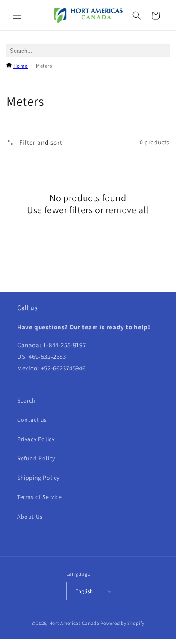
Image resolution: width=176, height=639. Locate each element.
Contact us (32, 420)
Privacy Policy (35, 439)
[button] (17, 15)
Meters (44, 65)
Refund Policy (36, 458)
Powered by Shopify (122, 623)
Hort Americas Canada (75, 623)
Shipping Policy (38, 477)
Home (20, 65)
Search (26, 400)
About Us (30, 516)
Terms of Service (39, 497)
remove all (127, 210)
